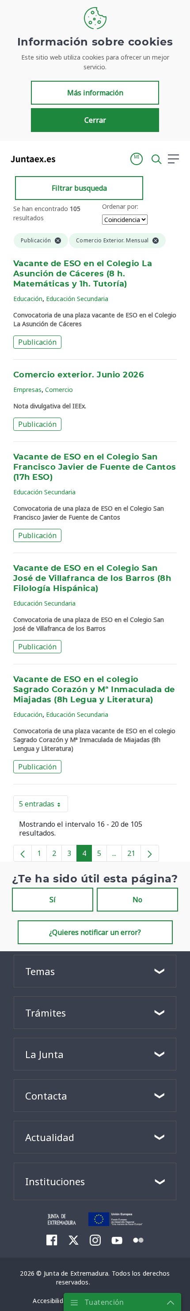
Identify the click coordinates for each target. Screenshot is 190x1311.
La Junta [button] (44, 1054)
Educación (27, 298)
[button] (136, 159)
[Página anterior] (22, 853)
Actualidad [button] (49, 1137)
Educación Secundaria (77, 298)
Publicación (37, 342)
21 (134, 855)
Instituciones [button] (55, 1181)
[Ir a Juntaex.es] (30, 159)
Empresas (27, 389)
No (137, 899)
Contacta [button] (46, 1095)
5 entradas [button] (43, 805)
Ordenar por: (120, 206)
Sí (52, 899)
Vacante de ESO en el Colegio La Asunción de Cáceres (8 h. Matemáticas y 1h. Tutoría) (82, 274)
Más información (95, 93)
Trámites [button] (45, 1012)
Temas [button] (40, 971)
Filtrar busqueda (79, 188)
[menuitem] (52, 1240)
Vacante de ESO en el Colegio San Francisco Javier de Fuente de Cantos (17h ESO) (94, 467)
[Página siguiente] (150, 853)
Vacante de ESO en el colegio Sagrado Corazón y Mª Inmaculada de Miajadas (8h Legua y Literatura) (94, 690)
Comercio (59, 389)
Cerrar (95, 120)
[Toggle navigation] (67, 158)
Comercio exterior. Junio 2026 (78, 375)
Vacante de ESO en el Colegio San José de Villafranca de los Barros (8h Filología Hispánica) (92, 579)
